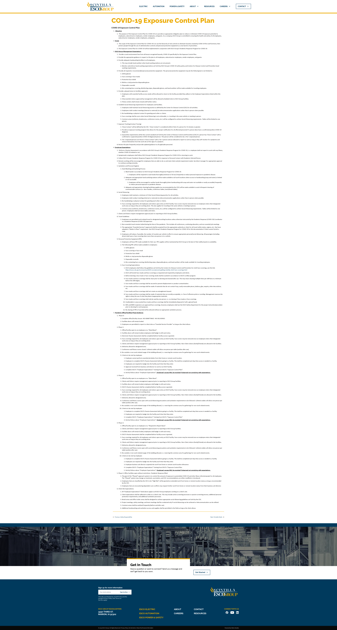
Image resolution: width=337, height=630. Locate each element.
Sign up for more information (110, 588)
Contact (199, 609)
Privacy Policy (107, 598)
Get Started (200, 572)
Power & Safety (177, 6)
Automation (158, 6)
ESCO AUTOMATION (149, 613)
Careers (224, 6)
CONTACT (242, 6)
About (193, 6)
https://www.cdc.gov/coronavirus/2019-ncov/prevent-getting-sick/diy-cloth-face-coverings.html (156, 270)
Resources (209, 6)
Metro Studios (235, 628)
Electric (143, 6)
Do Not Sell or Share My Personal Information (141, 628)
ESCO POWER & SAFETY (151, 617)
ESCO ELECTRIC (147, 609)
